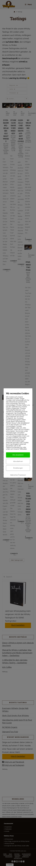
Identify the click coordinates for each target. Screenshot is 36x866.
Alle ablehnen (18, 461)
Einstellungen (18, 468)
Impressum (22, 475)
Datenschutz (14, 475)
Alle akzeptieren (18, 455)
